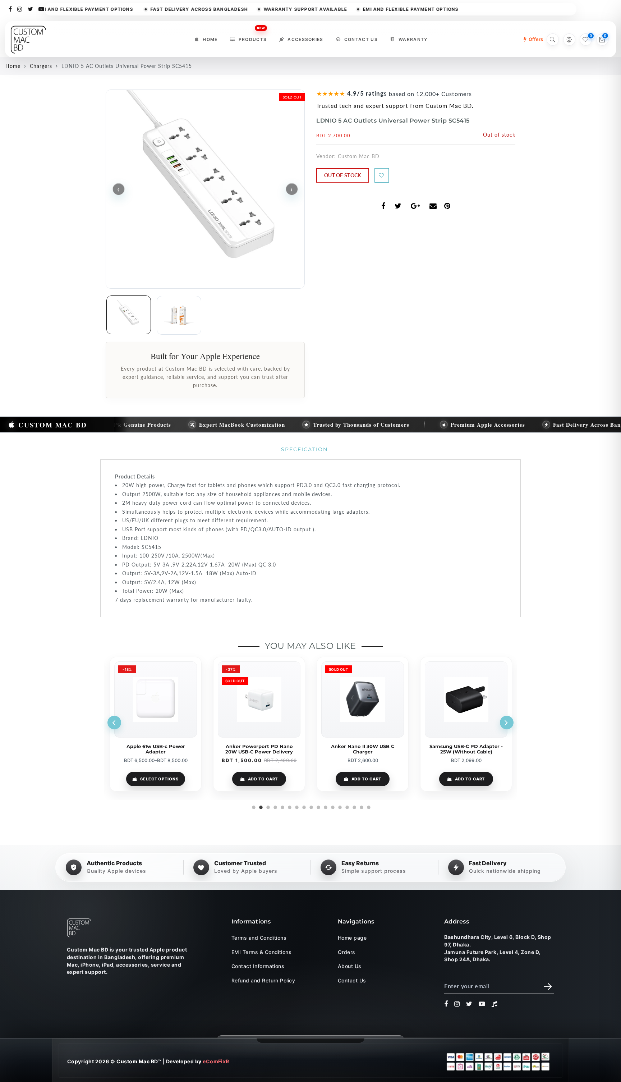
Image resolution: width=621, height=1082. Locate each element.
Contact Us (361, 39)
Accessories (305, 39)
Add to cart (159, 778)
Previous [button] (114, 722)
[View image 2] (179, 315)
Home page (352, 938)
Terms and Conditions (259, 938)
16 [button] (361, 806)
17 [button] (368, 806)
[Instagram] (20, 9)
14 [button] (346, 806)
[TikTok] (494, 1004)
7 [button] (296, 806)
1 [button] (253, 806)
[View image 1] (128, 314)
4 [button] (274, 806)
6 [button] (289, 806)
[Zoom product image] (205, 189)
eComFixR (216, 1061)
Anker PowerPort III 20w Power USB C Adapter (466, 749)
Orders (346, 952)
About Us (350, 966)
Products (253, 37)
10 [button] (317, 806)
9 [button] (310, 806)
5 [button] (282, 806)
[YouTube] (41, 9)
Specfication (304, 449)
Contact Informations (258, 966)
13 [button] (339, 806)
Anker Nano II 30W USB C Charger (259, 749)
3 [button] (267, 806)
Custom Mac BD (359, 156)
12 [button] (332, 806)
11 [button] (325, 806)
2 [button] (260, 806)
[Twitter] (30, 9)
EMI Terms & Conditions (261, 952)
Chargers (41, 66)
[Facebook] (10, 9)
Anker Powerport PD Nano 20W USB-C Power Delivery (155, 749)
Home (210, 39)
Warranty (413, 39)
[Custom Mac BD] (79, 927)
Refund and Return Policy (263, 980)
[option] (155, 724)
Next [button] (507, 722)
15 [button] (353, 806)
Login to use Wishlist (381, 175)
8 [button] (303, 806)
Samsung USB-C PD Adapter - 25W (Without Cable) (362, 749)
